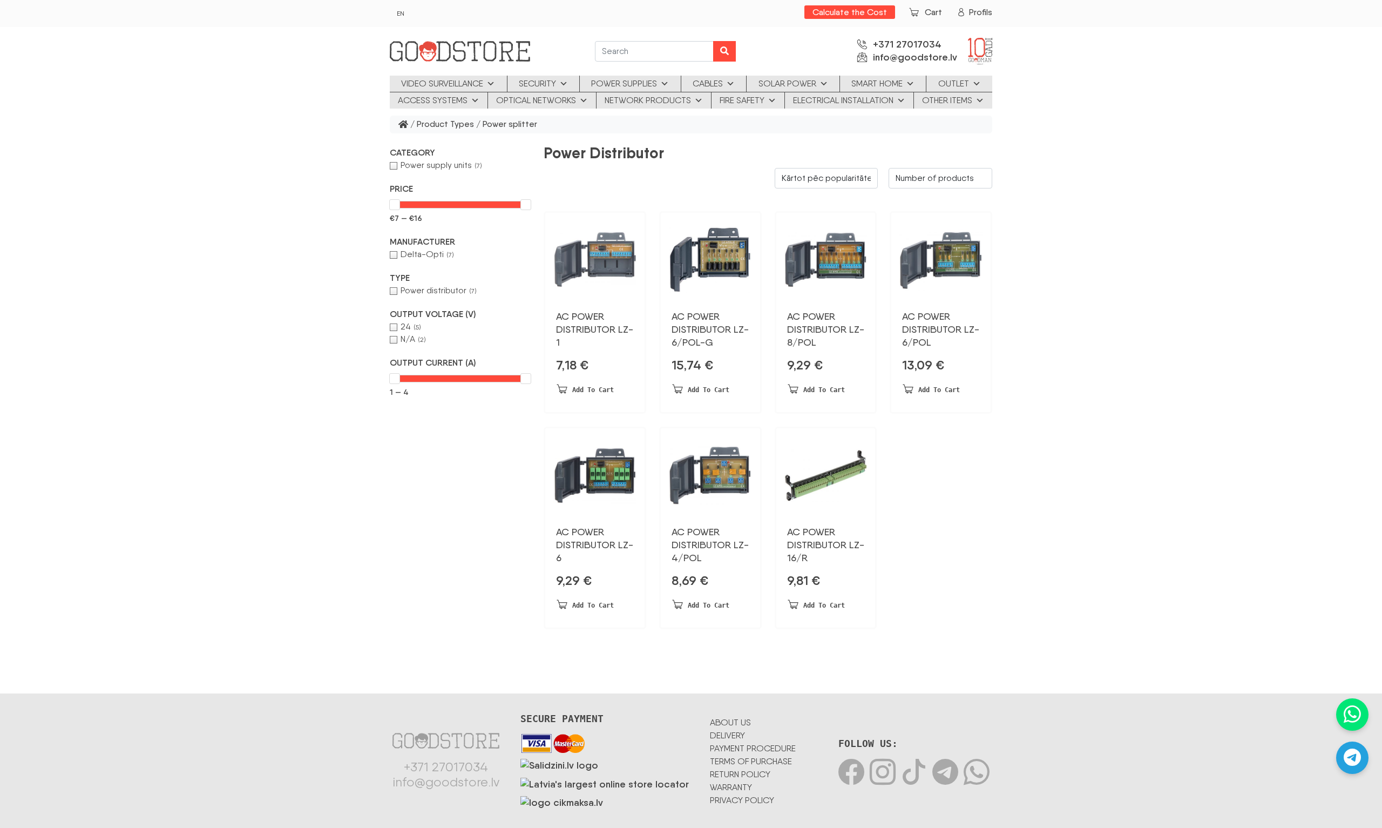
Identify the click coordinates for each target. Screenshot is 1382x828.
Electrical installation (843, 100)
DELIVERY (727, 735)
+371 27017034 (907, 44)
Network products (648, 100)
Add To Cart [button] (593, 390)
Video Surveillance (442, 83)
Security (537, 83)
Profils (980, 12)
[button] (460, 152)
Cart (933, 12)
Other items (947, 100)
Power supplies (624, 83)
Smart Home (877, 83)
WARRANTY (731, 787)
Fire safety (742, 100)
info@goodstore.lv (915, 57)
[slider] (394, 204)
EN (400, 13)
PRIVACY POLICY (742, 800)
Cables (708, 83)
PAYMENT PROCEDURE (753, 748)
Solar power (787, 83)
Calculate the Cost (849, 12)
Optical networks (536, 100)
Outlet (953, 83)
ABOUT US (730, 722)
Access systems (433, 100)
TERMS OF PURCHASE (751, 761)
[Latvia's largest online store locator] (604, 782)
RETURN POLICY (740, 774)
